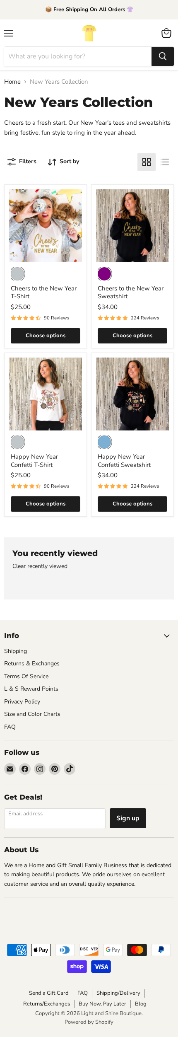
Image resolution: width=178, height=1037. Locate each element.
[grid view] (146, 162)
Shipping (15, 651)
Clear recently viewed (39, 566)
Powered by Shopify (89, 1022)
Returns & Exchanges (32, 663)
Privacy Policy (22, 702)
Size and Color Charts (32, 714)
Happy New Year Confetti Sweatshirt (124, 460)
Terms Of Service (26, 676)
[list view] (165, 162)
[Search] (163, 56)
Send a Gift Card (49, 993)
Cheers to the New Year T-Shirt (44, 292)
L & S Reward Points (31, 689)
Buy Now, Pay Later (102, 1004)
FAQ (10, 727)
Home (12, 81)
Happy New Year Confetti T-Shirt (34, 460)
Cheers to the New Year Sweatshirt (131, 292)
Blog (141, 1004)
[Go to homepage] (89, 33)
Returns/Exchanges (46, 1004)
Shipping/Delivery (118, 993)
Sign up (128, 818)
